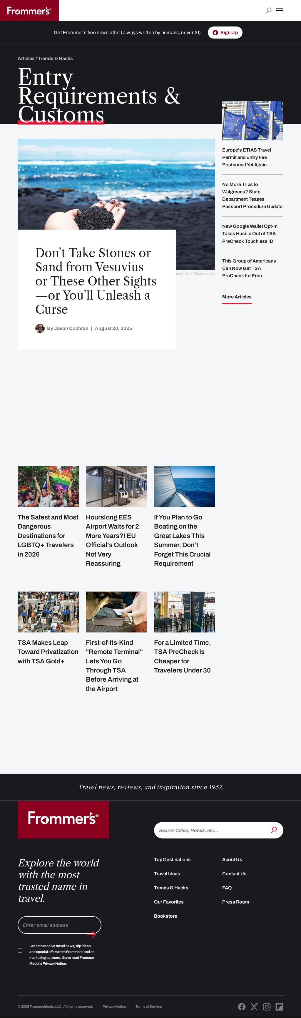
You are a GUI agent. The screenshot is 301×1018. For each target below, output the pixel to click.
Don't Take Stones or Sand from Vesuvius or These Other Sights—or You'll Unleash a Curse (95, 281)
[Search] (274, 830)
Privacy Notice (114, 1006)
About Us (232, 859)
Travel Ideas (167, 873)
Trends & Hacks (171, 887)
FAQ (227, 887)
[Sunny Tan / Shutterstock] (116, 204)
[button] (279, 10)
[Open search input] (268, 10)
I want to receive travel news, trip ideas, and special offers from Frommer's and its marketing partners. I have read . (61, 955)
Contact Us (234, 873)
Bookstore (165, 916)
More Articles (237, 296)
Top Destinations (172, 859)
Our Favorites (169, 901)
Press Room (235, 901)
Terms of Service (149, 1006)
